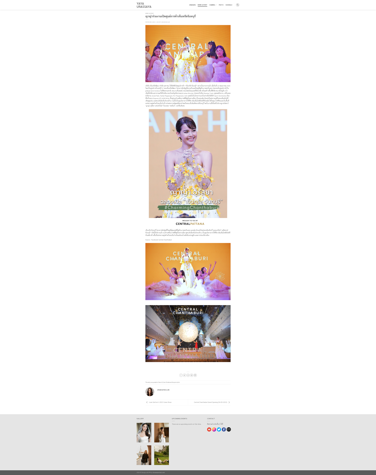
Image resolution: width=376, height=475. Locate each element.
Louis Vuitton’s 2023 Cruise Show (160, 402)
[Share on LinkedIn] (195, 375)
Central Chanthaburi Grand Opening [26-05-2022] (210, 402)
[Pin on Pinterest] (191, 375)
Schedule (229, 5)
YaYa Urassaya (144, 5)
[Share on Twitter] (184, 375)
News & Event (202, 5)
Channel (212, 5)
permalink (177, 382)
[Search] (237, 4)
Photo (221, 5)
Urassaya (192, 5)
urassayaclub (165, 22)
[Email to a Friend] (188, 375)
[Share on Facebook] (181, 375)
